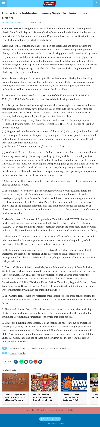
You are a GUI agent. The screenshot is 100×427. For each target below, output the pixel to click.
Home (26, 410)
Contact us (60, 410)
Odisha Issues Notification (59, 348)
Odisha (22, 353)
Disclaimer (72, 410)
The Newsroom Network (14, 22)
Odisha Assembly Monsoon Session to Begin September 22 (42, 397)
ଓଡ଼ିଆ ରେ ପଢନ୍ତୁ (47, 410)
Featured (13, 353)
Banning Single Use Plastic (19, 348)
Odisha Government (39, 348)
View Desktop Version (51, 419)
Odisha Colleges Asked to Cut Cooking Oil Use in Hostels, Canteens (14, 397)
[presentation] (94, 390)
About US (35, 410)
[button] (3, 3)
